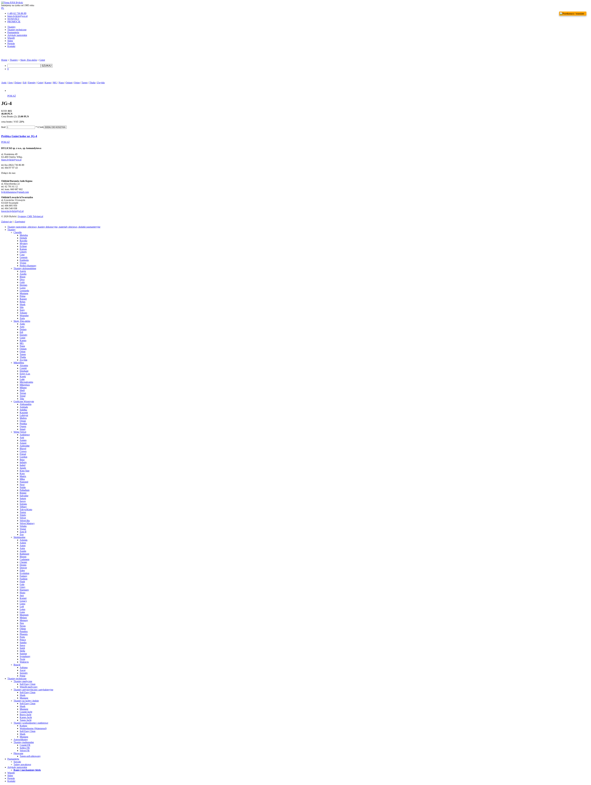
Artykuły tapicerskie (17, 35)
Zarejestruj (20, 221)
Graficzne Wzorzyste (24, 401)
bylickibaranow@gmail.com (15, 192)
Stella (22, 651)
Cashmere (24, 559)
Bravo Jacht (25, 714)
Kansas (23, 249)
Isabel (22, 465)
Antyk (23, 271)
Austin (23, 551)
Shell (22, 390)
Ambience (25, 434)
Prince (23, 639)
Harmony (24, 590)
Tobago (23, 312)
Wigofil (11, 38)
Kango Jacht (26, 717)
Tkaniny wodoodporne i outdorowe (31, 723)
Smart (22, 429)
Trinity (23, 515)
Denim (23, 565)
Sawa (22, 645)
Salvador (24, 495)
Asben (23, 542)
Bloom (23, 556)
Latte (22, 379)
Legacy (23, 601)
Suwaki (17, 761)
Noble (23, 487)
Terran (23, 393)
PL (2, 8)
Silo (22, 307)
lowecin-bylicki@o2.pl (12, 211)
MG (55, 82)
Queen (23, 426)
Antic (4, 82)
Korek (23, 376)
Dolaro (17, 82)
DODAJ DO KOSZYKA (55, 127)
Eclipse (23, 246)
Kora (22, 473)
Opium (69, 82)
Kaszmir (24, 412)
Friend (23, 454)
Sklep (10, 40)
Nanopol (24, 481)
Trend (22, 396)
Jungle (23, 468)
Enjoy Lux (25, 373)
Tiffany (23, 506)
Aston (23, 545)
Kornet (23, 598)
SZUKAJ (46, 65)
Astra (22, 548)
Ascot (22, 670)
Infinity (23, 462)
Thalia (92, 82)
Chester (23, 562)
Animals (24, 407)
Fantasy (23, 576)
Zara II (23, 531)
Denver (23, 567)
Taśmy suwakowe (22, 764)
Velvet (23, 518)
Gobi (22, 282)
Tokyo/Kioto (26, 509)
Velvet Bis (25, 520)
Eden (22, 570)
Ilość (3, 127)
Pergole (11, 43)
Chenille (18, 232)
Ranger (23, 299)
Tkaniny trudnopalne (24, 742)
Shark (22, 304)
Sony (22, 310)
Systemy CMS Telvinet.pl (30, 216)
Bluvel (23, 448)
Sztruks (23, 504)
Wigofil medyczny (29, 687)
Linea (22, 603)
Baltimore (24, 554)
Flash (22, 581)
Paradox (24, 631)
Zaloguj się (6, 221)
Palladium (24, 490)
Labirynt (24, 415)
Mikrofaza (25, 384)
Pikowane (18, 753)
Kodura (23, 725)
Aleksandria (25, 404)
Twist (22, 659)
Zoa (22, 534)
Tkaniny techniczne (16, 29)
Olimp (23, 628)
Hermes (23, 285)
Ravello (23, 240)
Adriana (24, 667)
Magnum (24, 614)
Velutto (23, 526)
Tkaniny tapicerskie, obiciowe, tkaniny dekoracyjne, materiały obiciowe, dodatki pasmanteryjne (53, 227)
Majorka (24, 235)
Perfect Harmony (28, 265)
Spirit (22, 648)
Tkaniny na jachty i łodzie (26, 700)
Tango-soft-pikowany (30, 756)
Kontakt (11, 46)
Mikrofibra (19, 362)
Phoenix (24, 634)
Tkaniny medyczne (23, 681)
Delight (23, 238)
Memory (24, 620)
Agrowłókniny (21, 739)
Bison (22, 276)
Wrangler (24, 315)
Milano (23, 387)
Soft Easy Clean (27, 684)
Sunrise (23, 653)
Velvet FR (25, 750)
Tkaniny (11, 27)
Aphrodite (25, 445)
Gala (22, 584)
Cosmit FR (25, 745)
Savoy (23, 501)
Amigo (23, 440)
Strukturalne (19, 537)
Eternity (32, 82)
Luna (22, 612)
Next (22, 484)
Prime (22, 675)
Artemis (23, 540)
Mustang (24, 293)
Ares (10, 82)
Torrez (23, 512)
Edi (24, 82)
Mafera (23, 418)
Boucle (17, 664)
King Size (24, 470)
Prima (22, 296)
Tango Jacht (25, 720)
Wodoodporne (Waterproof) (33, 728)
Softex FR (25, 748)
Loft (22, 606)
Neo (22, 623)
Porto (22, 637)
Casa (22, 254)
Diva (22, 279)
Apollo (23, 274)
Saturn (23, 498)
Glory (22, 587)
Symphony (25, 656)
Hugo (22, 592)
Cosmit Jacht (26, 711)
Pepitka (23, 423)
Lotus (22, 609)
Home (4, 60)
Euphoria (24, 260)
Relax (22, 301)
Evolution (24, 573)
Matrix (23, 476)
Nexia (23, 626)
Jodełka (23, 409)
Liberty (23, 251)
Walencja (24, 662)
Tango (84, 82)
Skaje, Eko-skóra (28, 60)
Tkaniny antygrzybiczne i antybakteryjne (33, 689)
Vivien (23, 263)
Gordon (23, 457)
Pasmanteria (13, 32)
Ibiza (22, 459)
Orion (77, 82)
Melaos (23, 617)
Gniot (42, 60)
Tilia (22, 398)
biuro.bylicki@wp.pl (11, 159)
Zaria (22, 318)
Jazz (22, 595)
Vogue (23, 529)
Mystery (24, 243)
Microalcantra (26, 382)
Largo (23, 288)
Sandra (23, 642)
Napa (61, 82)
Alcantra (24, 365)
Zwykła (101, 82)
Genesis (23, 257)
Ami (22, 437)
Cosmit (23, 368)
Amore (23, 443)
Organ (23, 421)
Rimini (23, 493)
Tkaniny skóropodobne (25, 268)
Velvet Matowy (27, 523)
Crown (23, 451)
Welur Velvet (20, 432)
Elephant (24, 371)
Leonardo (24, 290)
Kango (48, 82)
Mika (22, 479)
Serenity (24, 673)
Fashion (23, 578)
